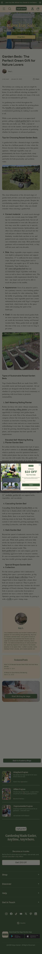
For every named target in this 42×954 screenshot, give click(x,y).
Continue (31, 484)
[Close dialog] (40, 465)
